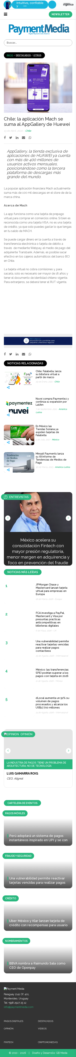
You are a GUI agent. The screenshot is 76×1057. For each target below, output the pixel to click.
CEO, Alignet (15, 778)
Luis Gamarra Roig (22, 773)
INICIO (10, 55)
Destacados (23, 55)
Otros (37, 55)
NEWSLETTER (60, 14)
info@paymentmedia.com (18, 1007)
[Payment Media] (39, 25)
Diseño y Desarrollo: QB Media (49, 1053)
